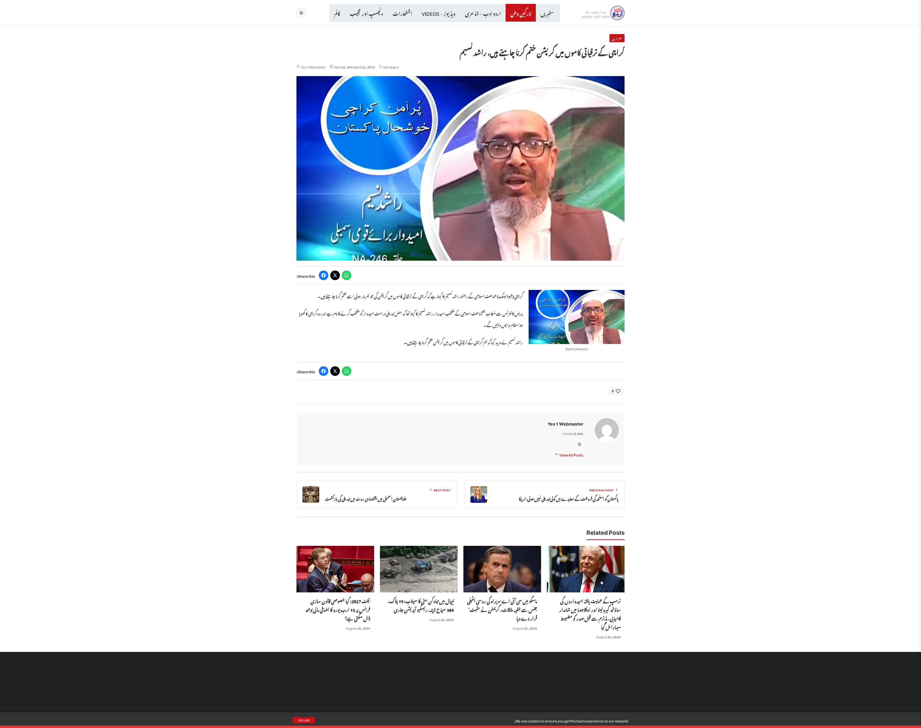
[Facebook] (323, 275)
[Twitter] (335, 275)
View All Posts (571, 454)
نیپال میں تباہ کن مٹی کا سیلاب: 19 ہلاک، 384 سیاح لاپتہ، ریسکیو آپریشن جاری (421, 604)
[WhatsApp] (346, 275)
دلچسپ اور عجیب (366, 13)
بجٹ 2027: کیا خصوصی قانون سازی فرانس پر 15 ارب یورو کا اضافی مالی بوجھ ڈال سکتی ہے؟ (337, 609)
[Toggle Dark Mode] (301, 13)
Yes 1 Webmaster (313, 66)
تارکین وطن (520, 13)
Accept (303, 720)
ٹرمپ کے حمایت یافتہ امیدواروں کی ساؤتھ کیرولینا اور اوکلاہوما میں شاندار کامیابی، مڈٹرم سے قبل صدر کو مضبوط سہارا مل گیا (590, 613)
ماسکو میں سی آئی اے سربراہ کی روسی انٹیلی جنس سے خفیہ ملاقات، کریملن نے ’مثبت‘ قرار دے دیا (502, 609)
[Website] (579, 444)
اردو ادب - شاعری (483, 13)
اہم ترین (617, 38)
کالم (337, 13)
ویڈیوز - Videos (438, 13)
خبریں (546, 13)
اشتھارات (402, 13)
